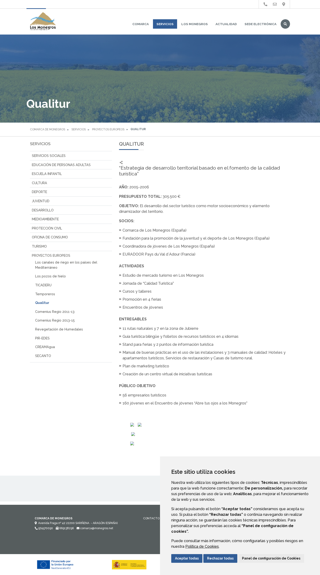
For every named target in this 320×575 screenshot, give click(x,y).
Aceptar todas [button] (187, 558)
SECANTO (43, 356)
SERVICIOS (165, 24)
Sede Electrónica (260, 24)
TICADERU (43, 285)
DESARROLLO (43, 210)
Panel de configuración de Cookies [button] (271, 558)
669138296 (66, 528)
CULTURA (39, 183)
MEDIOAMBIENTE (45, 219)
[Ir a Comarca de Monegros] (43, 21)
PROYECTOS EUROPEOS (108, 129)
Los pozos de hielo (50, 276)
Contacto (151, 518)
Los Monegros (194, 24)
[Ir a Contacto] (275, 4)
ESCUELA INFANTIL (47, 174)
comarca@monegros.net (96, 528)
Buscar (285, 24)
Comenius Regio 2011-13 (54, 312)
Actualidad (226, 24)
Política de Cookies (202, 546)
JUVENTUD (40, 201)
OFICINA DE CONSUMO (50, 237)
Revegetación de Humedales (59, 329)
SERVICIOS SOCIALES (49, 156)
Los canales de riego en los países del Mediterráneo (66, 264)
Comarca (140, 24)
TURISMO (39, 246)
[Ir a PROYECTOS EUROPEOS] (265, 4)
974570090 (45, 528)
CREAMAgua (45, 347)
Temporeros (45, 294)
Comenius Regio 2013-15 (55, 320)
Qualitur (42, 303)
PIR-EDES (42, 338)
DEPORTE (39, 192)
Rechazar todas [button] (220, 558)
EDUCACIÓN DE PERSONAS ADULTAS (61, 165)
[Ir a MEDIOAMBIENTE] (283, 4)
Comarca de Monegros (47, 129)
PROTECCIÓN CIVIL (47, 228)
